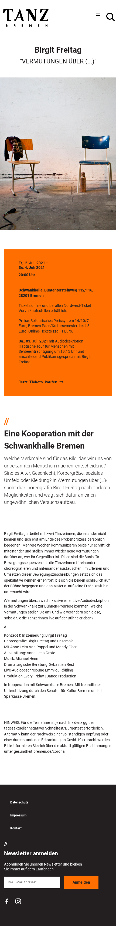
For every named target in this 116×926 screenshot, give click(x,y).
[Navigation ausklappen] (97, 14)
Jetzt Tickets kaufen (38, 382)
